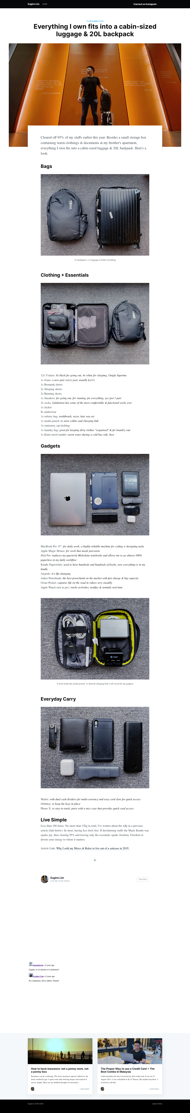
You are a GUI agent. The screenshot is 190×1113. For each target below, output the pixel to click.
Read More (143, 879)
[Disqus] (95, 927)
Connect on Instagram (145, 4)
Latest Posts (157, 1104)
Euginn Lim (33, 4)
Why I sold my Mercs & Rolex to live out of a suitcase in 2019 (93, 848)
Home (44, 4)
